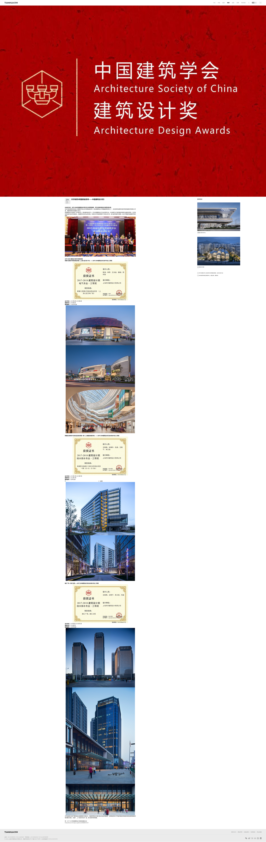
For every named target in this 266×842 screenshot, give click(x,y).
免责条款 (253, 832)
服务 (223, 2)
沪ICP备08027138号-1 (35, 839)
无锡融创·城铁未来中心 (201, 232)
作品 (219, 2)
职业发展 (259, 832)
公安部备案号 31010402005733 (49, 839)
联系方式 (233, 832)
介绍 (214, 2)
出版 (233, 2)
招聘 (238, 2)
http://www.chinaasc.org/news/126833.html (76, 822)
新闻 (228, 2)
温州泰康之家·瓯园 (200, 267)
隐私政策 (246, 832)
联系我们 (243, 2)
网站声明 (240, 832)
